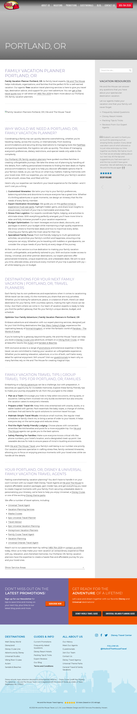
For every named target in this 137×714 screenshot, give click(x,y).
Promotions (71, 5)
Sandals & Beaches (48, 343)
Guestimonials (86, 5)
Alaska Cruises (15, 513)
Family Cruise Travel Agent (21, 534)
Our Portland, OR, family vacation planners (25, 159)
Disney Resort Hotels (112, 116)
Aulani (31, 343)
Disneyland (10, 645)
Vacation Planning (17, 538)
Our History (68, 642)
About (45, 5)
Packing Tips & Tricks (112, 120)
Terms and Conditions (43, 666)
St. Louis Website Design (68, 708)
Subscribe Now (55, 603)
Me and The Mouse (75, 81)
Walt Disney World (13, 642)
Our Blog (38, 662)
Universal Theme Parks (72, 664)
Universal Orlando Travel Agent (23, 543)
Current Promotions (42, 642)
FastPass (81, 145)
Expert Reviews (40, 659)
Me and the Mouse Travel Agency (50, 702)
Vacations (57, 5)
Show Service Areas (15, 567)
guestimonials (61, 357)
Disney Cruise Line (25, 340)
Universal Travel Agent (19, 505)
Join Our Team (69, 653)
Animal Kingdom (34, 328)
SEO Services (87, 708)
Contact (110, 5)
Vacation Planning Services (21, 509)
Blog (99, 5)
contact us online (74, 548)
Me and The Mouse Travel (22, 446)
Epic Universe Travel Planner (22, 518)
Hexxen (104, 708)
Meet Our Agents (70, 645)
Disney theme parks (35, 495)
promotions (44, 348)
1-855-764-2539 (44, 94)
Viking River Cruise (67, 340)
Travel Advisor (15, 522)
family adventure (29, 385)
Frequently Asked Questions (116, 112)
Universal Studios (12, 656)
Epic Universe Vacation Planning (24, 526)
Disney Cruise (78, 492)
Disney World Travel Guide (86, 613)
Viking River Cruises (13, 660)
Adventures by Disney (14, 653)
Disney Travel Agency (72, 660)
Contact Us (67, 656)
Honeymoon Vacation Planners (23, 530)
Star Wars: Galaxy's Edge (53, 325)
